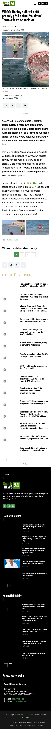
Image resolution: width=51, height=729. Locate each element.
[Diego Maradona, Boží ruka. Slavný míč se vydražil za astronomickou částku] (12, 607)
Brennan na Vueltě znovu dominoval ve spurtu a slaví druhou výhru (34, 402)
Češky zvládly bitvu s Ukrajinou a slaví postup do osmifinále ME (33, 449)
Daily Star (32, 183)
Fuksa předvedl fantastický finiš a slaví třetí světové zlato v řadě (34, 284)
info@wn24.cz (18, 698)
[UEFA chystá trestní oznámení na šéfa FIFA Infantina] (10, 367)
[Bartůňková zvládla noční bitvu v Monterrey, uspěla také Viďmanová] (10, 438)
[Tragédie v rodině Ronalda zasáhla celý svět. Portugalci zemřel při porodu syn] (12, 527)
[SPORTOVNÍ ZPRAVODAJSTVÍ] (9, 4)
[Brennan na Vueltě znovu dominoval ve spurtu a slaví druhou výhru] (10, 402)
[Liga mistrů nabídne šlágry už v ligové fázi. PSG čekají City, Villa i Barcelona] (10, 297)
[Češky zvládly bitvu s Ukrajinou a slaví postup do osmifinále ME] (10, 449)
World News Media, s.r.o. (24, 714)
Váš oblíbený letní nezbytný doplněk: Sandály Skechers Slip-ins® (34, 642)
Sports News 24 (15, 96)
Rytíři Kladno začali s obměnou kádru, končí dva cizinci (34, 574)
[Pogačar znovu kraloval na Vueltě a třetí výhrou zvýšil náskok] (10, 356)
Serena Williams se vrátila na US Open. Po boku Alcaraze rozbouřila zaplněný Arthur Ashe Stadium (33, 427)
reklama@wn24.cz (21, 701)
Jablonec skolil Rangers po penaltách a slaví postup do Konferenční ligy (31, 332)
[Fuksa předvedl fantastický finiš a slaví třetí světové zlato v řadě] (10, 285)
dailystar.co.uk (12, 239)
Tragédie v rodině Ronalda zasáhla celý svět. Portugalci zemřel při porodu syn (33, 527)
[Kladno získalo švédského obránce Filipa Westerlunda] (12, 655)
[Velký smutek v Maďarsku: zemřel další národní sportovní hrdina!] (12, 563)
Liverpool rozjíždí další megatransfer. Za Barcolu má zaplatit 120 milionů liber (32, 378)
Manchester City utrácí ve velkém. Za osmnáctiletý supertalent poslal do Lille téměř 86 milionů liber (34, 415)
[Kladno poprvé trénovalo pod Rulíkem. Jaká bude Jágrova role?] (12, 631)
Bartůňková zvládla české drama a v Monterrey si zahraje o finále (34, 320)
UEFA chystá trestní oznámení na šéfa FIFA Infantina (33, 367)
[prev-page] (3, 459)
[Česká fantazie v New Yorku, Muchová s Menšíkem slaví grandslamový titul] (10, 391)
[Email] (18, 105)
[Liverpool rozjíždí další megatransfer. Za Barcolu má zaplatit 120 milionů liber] (10, 379)
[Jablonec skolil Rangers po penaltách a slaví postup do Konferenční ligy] (10, 332)
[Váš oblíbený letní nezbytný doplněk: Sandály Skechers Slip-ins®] (12, 643)
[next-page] (8, 459)
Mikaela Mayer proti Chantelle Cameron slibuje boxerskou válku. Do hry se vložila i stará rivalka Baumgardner (33, 309)
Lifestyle (7, 27)
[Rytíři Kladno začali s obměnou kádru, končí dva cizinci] (12, 575)
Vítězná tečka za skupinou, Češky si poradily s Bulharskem (33, 343)
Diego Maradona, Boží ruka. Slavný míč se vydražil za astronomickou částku (33, 606)
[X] (46, 3)
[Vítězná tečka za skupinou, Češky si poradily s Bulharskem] (10, 344)
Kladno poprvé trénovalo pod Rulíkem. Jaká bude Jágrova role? (34, 630)
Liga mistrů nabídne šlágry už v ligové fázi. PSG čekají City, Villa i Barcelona (34, 296)
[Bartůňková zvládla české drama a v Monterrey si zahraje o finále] (10, 320)
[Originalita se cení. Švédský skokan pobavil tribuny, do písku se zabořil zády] (12, 539)
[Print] (25, 105)
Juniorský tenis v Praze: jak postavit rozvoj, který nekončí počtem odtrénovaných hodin (34, 618)
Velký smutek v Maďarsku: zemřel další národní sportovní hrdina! (33, 562)
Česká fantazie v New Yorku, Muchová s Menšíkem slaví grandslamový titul (31, 390)
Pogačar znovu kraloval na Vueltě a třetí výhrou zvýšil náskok (34, 355)
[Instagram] (43, 3)
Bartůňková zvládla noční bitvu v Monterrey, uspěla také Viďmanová (34, 437)
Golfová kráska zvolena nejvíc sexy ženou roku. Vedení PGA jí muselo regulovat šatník (33, 550)
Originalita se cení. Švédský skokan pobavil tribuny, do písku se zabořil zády (34, 539)
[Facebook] (39, 3)
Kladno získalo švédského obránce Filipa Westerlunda (33, 654)
